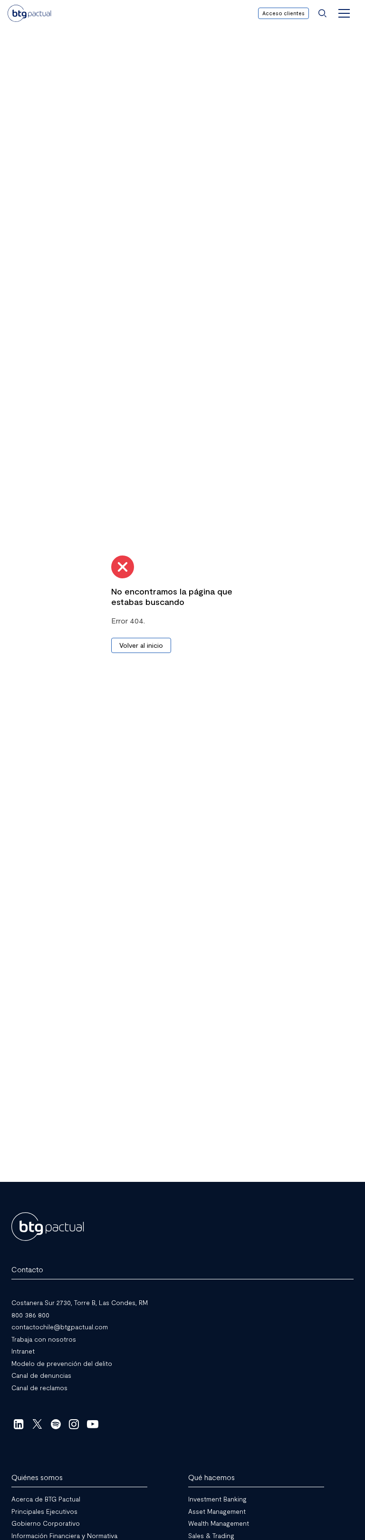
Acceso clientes (283, 13)
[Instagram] (74, 1424)
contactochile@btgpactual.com (59, 1327)
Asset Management (217, 1511)
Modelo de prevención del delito (61, 1363)
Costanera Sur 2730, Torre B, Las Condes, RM (79, 1302)
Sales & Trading (211, 1535)
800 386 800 (30, 1314)
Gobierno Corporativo (45, 1523)
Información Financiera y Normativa (64, 1535)
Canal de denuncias (41, 1375)
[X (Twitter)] (37, 1424)
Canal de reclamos (39, 1387)
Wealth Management (218, 1523)
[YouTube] (92, 1424)
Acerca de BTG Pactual (45, 1499)
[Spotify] (55, 1424)
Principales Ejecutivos (44, 1511)
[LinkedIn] (18, 1424)
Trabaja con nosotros (43, 1339)
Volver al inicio (141, 645)
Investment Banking (217, 1499)
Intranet (23, 1351)
